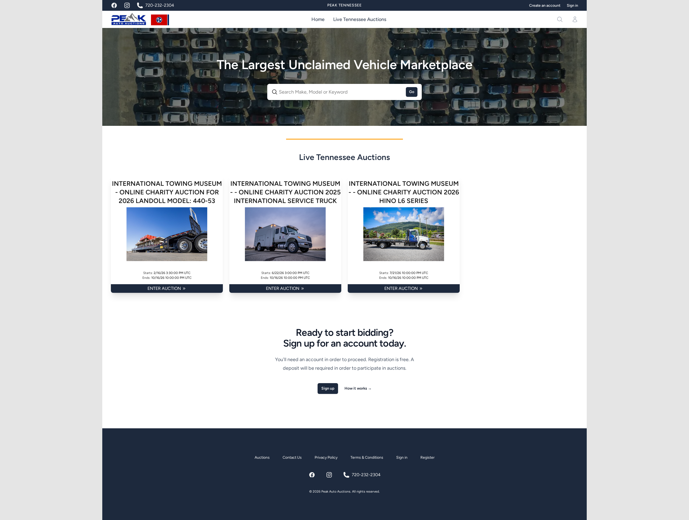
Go (411, 92)
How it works (358, 388)
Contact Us (292, 457)
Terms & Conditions (366, 457)
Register (427, 457)
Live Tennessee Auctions (359, 19)
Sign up (327, 388)
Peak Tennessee (344, 5)
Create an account (544, 5)
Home (318, 19)
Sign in (572, 5)
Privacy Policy (326, 457)
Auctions (262, 457)
